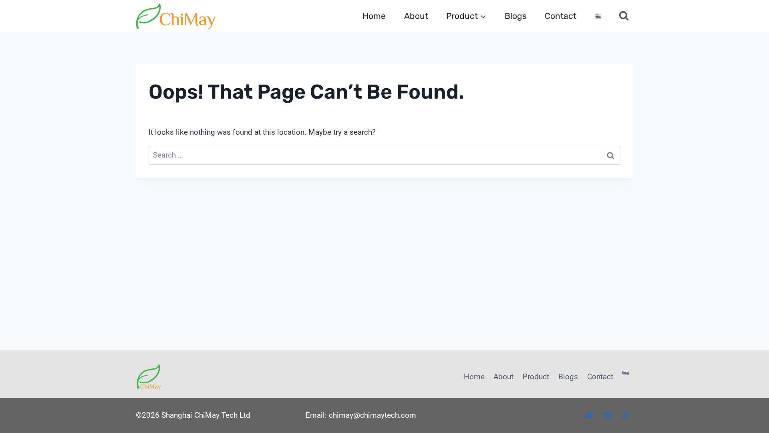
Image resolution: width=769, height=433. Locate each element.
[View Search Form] (624, 16)
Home (374, 16)
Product (536, 376)
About (416, 16)
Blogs (516, 16)
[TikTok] (625, 415)
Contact (560, 16)
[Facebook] (607, 415)
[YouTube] (589, 415)
